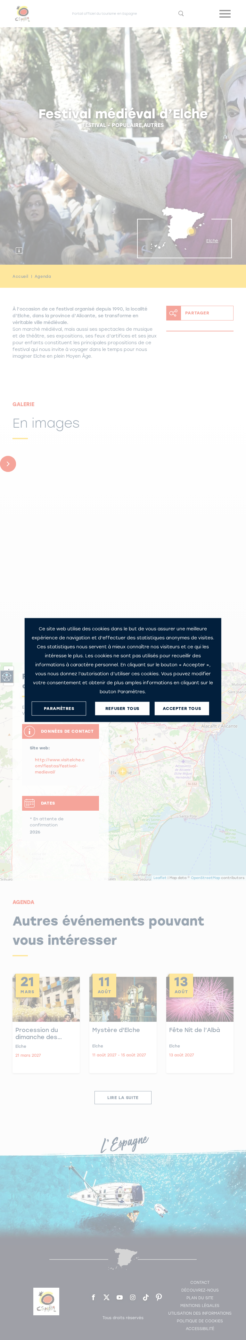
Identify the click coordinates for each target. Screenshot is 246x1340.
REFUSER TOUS (122, 708)
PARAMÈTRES (59, 708)
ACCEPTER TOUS (182, 708)
